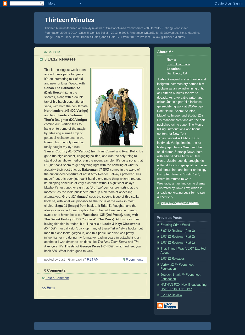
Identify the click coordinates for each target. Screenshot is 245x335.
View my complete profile (180, 203)
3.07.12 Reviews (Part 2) (178, 236)
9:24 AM (93, 259)
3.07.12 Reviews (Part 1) (178, 242)
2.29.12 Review (171, 295)
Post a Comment (57, 278)
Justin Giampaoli (178, 64)
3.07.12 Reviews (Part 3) (178, 231)
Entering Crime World (175, 225)
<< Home (48, 288)
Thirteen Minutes (69, 19)
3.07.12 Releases (173, 258)
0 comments (134, 259)
